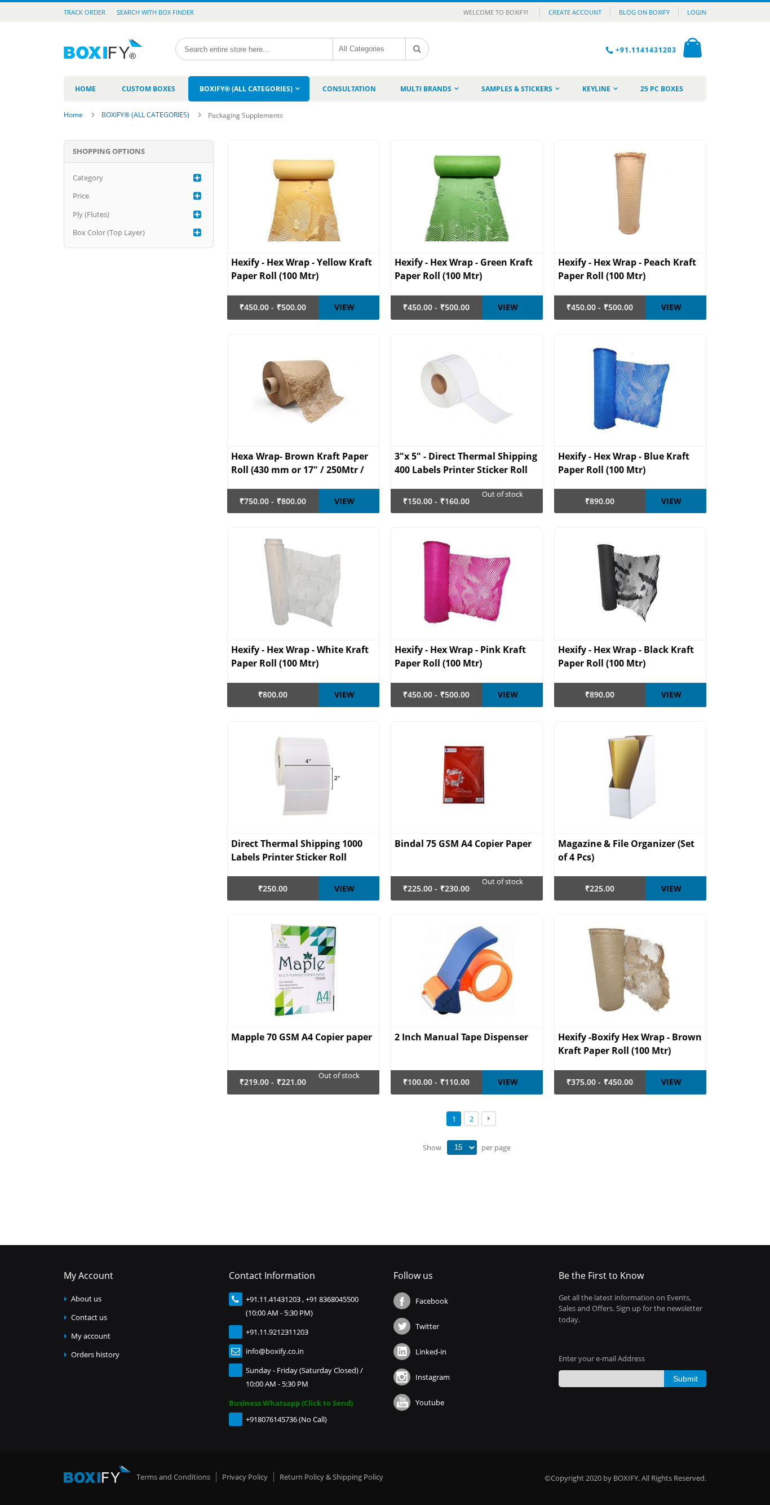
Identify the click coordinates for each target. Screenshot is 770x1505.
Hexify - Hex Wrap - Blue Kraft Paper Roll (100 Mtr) (623, 463)
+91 (252, 1299)
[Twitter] (401, 1326)
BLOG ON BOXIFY (644, 12)
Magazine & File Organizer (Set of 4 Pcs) (626, 850)
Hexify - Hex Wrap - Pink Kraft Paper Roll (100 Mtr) (460, 656)
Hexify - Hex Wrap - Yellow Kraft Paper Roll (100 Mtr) (301, 269)
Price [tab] (81, 196)
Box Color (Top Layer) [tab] (109, 232)
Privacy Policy (245, 1477)
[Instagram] (401, 1377)
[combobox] (254, 49)
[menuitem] (85, 88)
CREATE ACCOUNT (574, 12)
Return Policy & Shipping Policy (331, 1477)
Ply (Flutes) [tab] (91, 214)
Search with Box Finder (155, 12)
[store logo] (107, 49)
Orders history (95, 1354)
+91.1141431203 (647, 50)
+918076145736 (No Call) (286, 1419)
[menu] (385, 88)
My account (90, 1336)
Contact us (89, 1317)
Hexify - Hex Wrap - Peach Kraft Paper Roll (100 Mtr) (627, 269)
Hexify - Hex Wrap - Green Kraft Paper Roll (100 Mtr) (464, 269)
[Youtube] (401, 1402)
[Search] (417, 49)
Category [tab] (88, 178)
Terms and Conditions (173, 1477)
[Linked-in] (401, 1351)
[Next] (488, 1118)
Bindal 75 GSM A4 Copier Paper (463, 843)
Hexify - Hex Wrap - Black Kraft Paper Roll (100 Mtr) (626, 656)
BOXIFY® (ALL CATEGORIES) (146, 115)
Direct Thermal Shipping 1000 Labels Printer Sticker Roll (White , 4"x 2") (296, 850)
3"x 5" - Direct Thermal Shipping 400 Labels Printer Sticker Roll (466, 463)
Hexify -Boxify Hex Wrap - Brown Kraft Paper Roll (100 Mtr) (630, 1044)
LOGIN (696, 12)
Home (74, 115)
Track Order (84, 12)
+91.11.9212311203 (277, 1332)
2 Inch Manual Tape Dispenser (461, 1037)
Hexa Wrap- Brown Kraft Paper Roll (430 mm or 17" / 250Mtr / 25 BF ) (299, 463)
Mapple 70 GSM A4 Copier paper (301, 1037)
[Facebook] (401, 1300)
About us (86, 1299)
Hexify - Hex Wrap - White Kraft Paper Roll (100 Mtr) (300, 656)
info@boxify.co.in (275, 1351)
